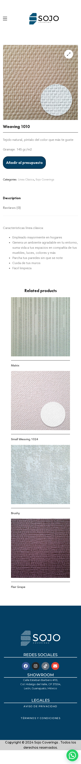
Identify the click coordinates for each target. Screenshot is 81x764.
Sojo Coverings (45, 179)
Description (12, 198)
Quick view (40, 347)
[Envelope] (55, 666)
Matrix (15, 365)
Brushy (15, 513)
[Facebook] (26, 666)
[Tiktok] (45, 666)
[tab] (36, 198)
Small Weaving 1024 (24, 439)
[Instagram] (36, 666)
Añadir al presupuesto (24, 162)
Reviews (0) (12, 207)
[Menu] (5, 18)
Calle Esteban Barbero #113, (40, 680)
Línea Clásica (26, 179)
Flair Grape (18, 587)
